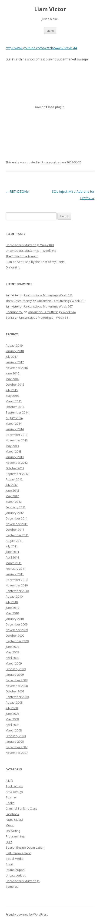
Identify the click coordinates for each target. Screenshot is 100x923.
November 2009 (17, 630)
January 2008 (15, 741)
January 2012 (15, 513)
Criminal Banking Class (21, 808)
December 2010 (16, 580)
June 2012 (12, 490)
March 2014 (14, 423)
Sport (9, 864)
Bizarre (11, 797)
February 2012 (16, 507)
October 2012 (15, 468)
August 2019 (14, 345)
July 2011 (12, 546)
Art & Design (14, 792)
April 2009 (12, 658)
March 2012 (14, 502)
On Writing (13, 267)
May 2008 (12, 719)
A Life (9, 780)
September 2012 (17, 474)
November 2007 (17, 753)
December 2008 (16, 680)
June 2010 (12, 607)
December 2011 (16, 518)
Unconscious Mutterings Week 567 (48, 306)
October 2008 (15, 691)
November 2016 (17, 368)
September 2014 (17, 412)
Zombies (12, 886)
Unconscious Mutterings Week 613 (48, 295)
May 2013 (12, 446)
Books (10, 803)
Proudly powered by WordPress (27, 914)
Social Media (14, 859)
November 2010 (17, 585)
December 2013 (16, 435)
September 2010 (17, 591)
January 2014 (15, 429)
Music (10, 825)
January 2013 (15, 457)
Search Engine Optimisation (25, 847)
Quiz (9, 842)
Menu (50, 30)
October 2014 (15, 407)
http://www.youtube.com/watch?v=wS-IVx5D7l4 (41, 48)
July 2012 (12, 485)
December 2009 (16, 624)
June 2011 (12, 552)
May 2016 (12, 379)
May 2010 (12, 613)
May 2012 (12, 496)
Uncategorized (51, 162)
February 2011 (16, 568)
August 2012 (14, 479)
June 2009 (12, 647)
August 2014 (14, 418)
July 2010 (12, 602)
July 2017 (12, 356)
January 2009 (15, 674)
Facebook (12, 814)
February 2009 (16, 669)
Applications (14, 786)
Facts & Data (14, 819)
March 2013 (14, 451)
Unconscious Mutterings (23, 881)
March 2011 (14, 563)
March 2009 (14, 663)
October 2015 (15, 384)
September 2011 (17, 535)
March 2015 (14, 401)
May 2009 (12, 652)
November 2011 (17, 524)
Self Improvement (18, 853)
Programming (15, 836)
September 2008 (17, 697)
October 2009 (15, 635)
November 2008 (17, 686)
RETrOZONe (17, 191)
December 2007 (16, 747)
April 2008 (12, 725)
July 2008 (12, 708)
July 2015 (12, 390)
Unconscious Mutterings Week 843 (30, 245)
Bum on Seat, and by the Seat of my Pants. (35, 262)
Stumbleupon (15, 870)
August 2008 (14, 702)
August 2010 (14, 596)
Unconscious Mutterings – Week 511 (44, 317)
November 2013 (17, 440)
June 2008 (12, 713)
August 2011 (14, 541)
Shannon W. (14, 312)
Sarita (10, 317)
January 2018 (15, 351)
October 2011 (15, 529)
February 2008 (16, 736)
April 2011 (12, 557)
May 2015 (12, 396)
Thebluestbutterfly (19, 301)
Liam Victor (50, 9)
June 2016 (12, 373)
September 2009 (17, 641)
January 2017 (15, 362)
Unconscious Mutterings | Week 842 (31, 250)
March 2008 (14, 730)
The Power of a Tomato (22, 256)
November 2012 (17, 462)
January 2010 (15, 619)
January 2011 (15, 574)
